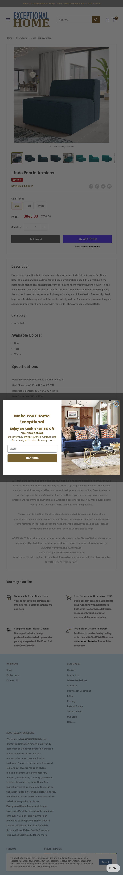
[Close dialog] (116, 403)
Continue (32, 458)
